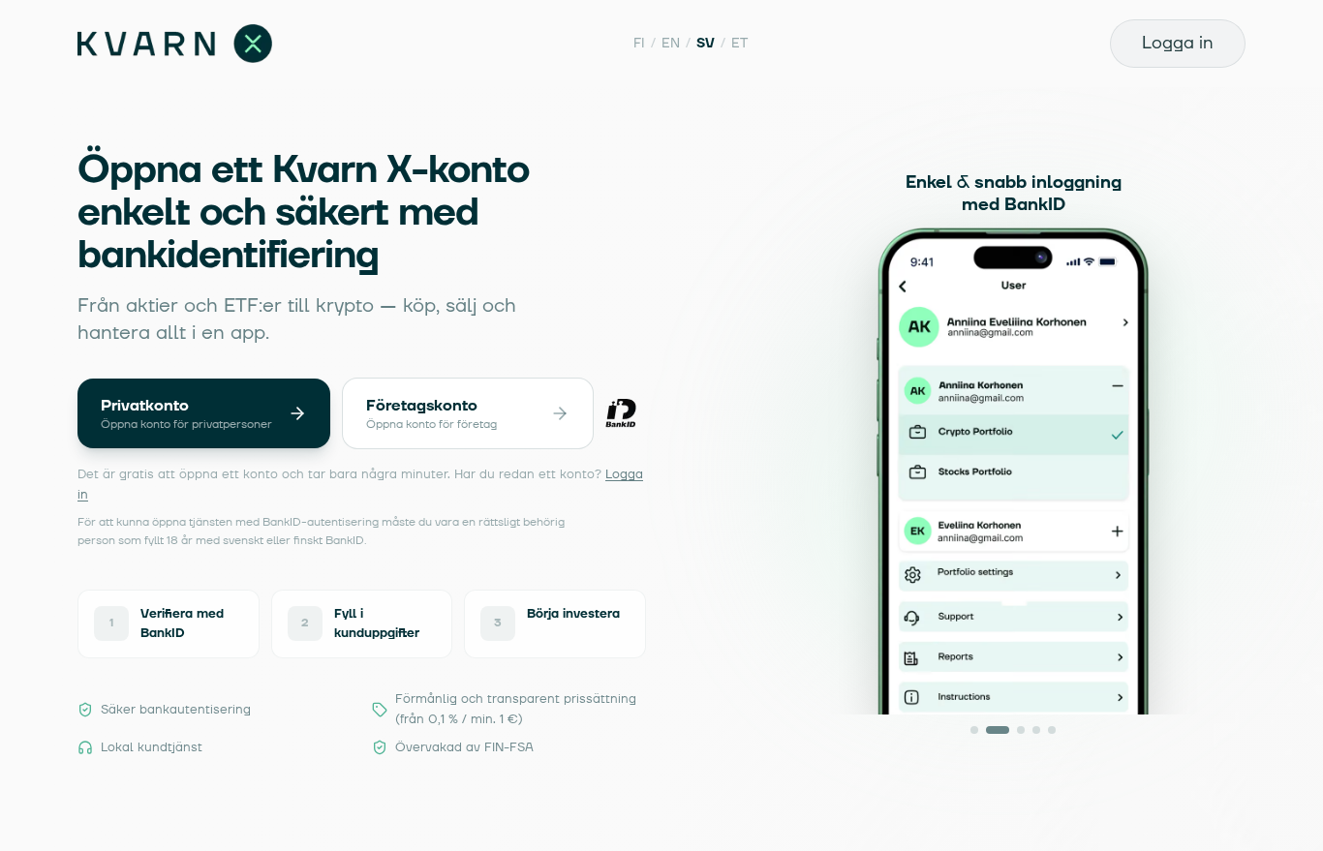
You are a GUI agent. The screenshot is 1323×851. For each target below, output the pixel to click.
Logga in (1178, 43)
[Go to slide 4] (1036, 730)
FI (639, 43)
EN (671, 43)
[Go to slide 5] (1052, 730)
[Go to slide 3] (1020, 730)
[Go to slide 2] (997, 730)
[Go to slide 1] (974, 730)
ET (739, 43)
